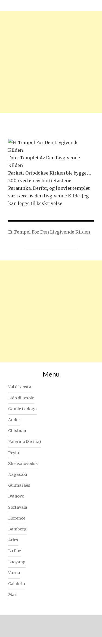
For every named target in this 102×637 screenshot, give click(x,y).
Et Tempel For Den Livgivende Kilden (49, 232)
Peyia (13, 452)
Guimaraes (19, 485)
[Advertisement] (51, 62)
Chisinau (17, 430)
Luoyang (17, 562)
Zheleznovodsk (23, 463)
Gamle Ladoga (22, 408)
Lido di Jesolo (21, 398)
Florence (16, 518)
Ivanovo (16, 496)
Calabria (16, 583)
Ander (14, 419)
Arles (13, 539)
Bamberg (17, 529)
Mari (13, 594)
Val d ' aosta (19, 386)
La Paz (14, 550)
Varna (14, 572)
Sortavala (17, 507)
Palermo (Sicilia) (24, 441)
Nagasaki (17, 474)
